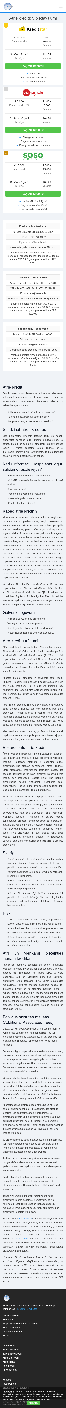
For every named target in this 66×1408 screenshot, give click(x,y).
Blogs (6, 1335)
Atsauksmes (9, 1383)
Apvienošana (10, 1369)
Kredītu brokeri (11, 1357)
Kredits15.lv (25, 1218)
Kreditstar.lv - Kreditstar (33, 226)
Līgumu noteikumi (12, 1331)
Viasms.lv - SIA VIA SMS (33, 277)
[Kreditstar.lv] (33, 29)
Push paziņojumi (11, 1327)
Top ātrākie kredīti (12, 1353)
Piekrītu (33, 1402)
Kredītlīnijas (9, 1361)
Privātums (8, 1319)
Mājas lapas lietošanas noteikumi (20, 1323)
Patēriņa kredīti (11, 1349)
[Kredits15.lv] (8, 6)
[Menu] (61, 6)
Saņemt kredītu (33, 66)
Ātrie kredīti (9, 1345)
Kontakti (7, 1379)
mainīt (49, 1399)
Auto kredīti (9, 1365)
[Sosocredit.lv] (33, 156)
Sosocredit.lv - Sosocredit (33, 328)
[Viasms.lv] (33, 92)
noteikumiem (38, 1391)
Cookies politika (11, 1315)
